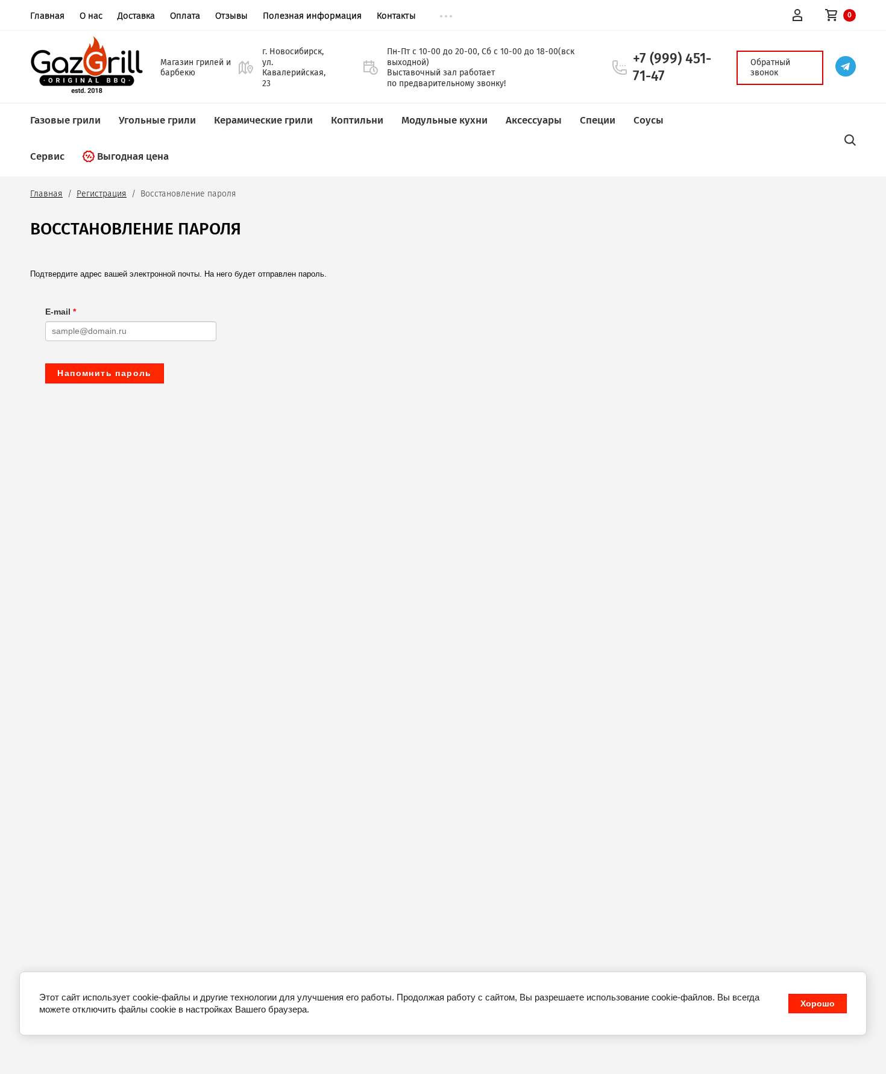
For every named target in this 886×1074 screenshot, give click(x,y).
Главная (47, 15)
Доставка (136, 15)
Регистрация (102, 194)
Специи (597, 120)
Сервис (47, 156)
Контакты (396, 15)
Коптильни (357, 120)
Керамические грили (263, 120)
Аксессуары (534, 120)
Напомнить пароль (104, 373)
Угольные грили (157, 120)
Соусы (648, 120)
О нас (91, 15)
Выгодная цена (133, 156)
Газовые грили (65, 120)
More (446, 16)
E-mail (60, 311)
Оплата (185, 15)
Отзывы (231, 15)
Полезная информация (312, 15)
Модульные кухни (444, 120)
